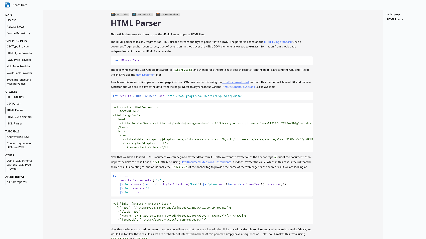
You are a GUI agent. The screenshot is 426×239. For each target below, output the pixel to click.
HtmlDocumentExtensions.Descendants (206, 162)
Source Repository (18, 33)
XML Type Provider (18, 66)
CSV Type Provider (18, 46)
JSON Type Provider (19, 60)
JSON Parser (14, 123)
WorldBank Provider (19, 73)
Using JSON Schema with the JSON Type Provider (19, 164)
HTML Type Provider (19, 53)
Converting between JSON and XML (19, 145)
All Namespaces (17, 182)
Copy (307, 60)
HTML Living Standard (278, 42)
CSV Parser (14, 103)
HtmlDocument (145, 75)
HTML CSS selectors (19, 117)
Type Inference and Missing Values (19, 81)
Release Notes (16, 26)
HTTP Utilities (15, 97)
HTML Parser (15, 110)
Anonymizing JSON (18, 137)
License (11, 20)
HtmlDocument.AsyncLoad (238, 87)
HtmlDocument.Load (235, 82)
